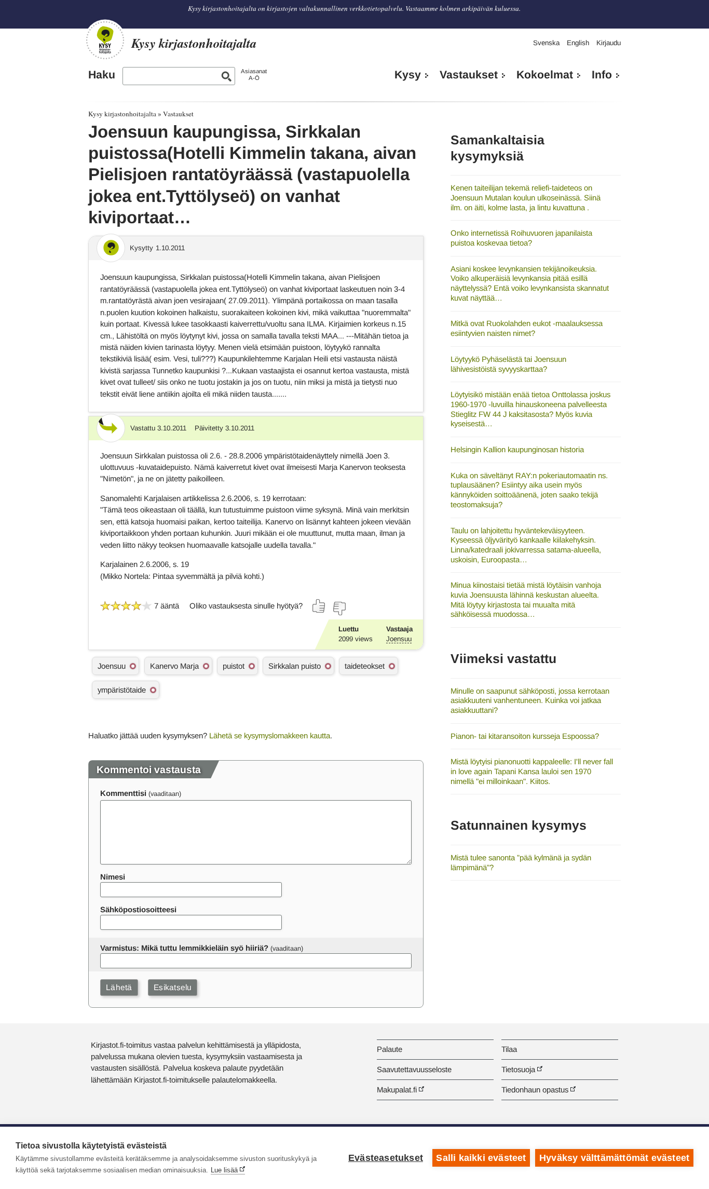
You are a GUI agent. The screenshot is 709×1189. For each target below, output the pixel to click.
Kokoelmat (544, 75)
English (578, 43)
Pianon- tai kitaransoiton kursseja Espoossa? (525, 736)
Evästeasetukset (385, 1158)
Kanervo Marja (174, 665)
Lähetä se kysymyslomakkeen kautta (269, 735)
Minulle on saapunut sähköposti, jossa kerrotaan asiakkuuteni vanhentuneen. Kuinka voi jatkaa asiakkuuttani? (530, 700)
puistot (233, 665)
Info (602, 75)
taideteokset (365, 665)
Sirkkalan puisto (294, 665)
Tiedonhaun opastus (534, 1089)
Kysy (407, 75)
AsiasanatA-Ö (254, 74)
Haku (101, 75)
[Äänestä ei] (339, 608)
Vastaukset (469, 75)
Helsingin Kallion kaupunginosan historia (517, 449)
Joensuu (399, 639)
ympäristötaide (122, 689)
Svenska (546, 43)
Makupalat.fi (397, 1089)
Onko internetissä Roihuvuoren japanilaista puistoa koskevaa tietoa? (521, 237)
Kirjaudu (608, 43)
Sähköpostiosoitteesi (138, 909)
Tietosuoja (518, 1069)
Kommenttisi (123, 793)
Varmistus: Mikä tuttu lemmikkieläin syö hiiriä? (184, 947)
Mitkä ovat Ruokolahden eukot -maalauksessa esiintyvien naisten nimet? (527, 328)
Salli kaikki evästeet (481, 1158)
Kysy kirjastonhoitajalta (122, 113)
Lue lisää (224, 1170)
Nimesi (112, 876)
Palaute (389, 1049)
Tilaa (509, 1049)
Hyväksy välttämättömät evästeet (614, 1158)
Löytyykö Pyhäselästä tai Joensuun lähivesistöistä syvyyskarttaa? (508, 364)
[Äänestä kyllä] (319, 606)
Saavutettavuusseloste (414, 1069)
